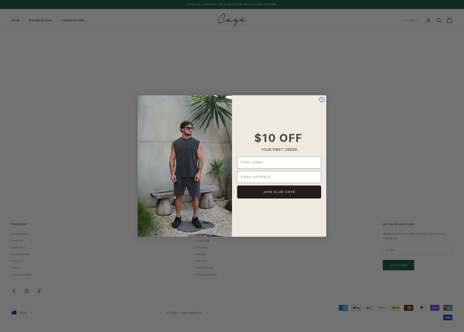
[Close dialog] (321, 99)
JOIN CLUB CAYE (279, 192)
